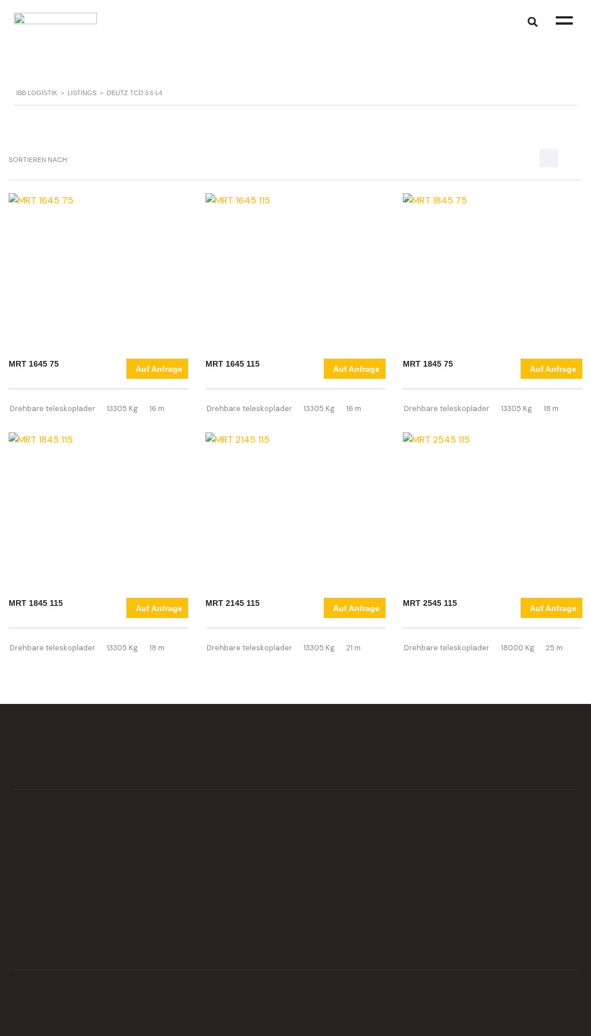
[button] (564, 22)
